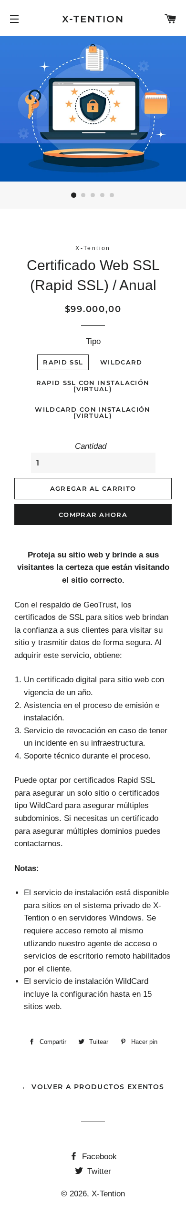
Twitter (98, 1171)
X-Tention (93, 19)
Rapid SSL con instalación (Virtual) (93, 386)
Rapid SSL (63, 362)
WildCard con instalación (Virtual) (92, 412)
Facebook (98, 1156)
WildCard (121, 362)
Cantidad (90, 446)
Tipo (93, 341)
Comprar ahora (93, 514)
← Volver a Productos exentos (92, 1086)
